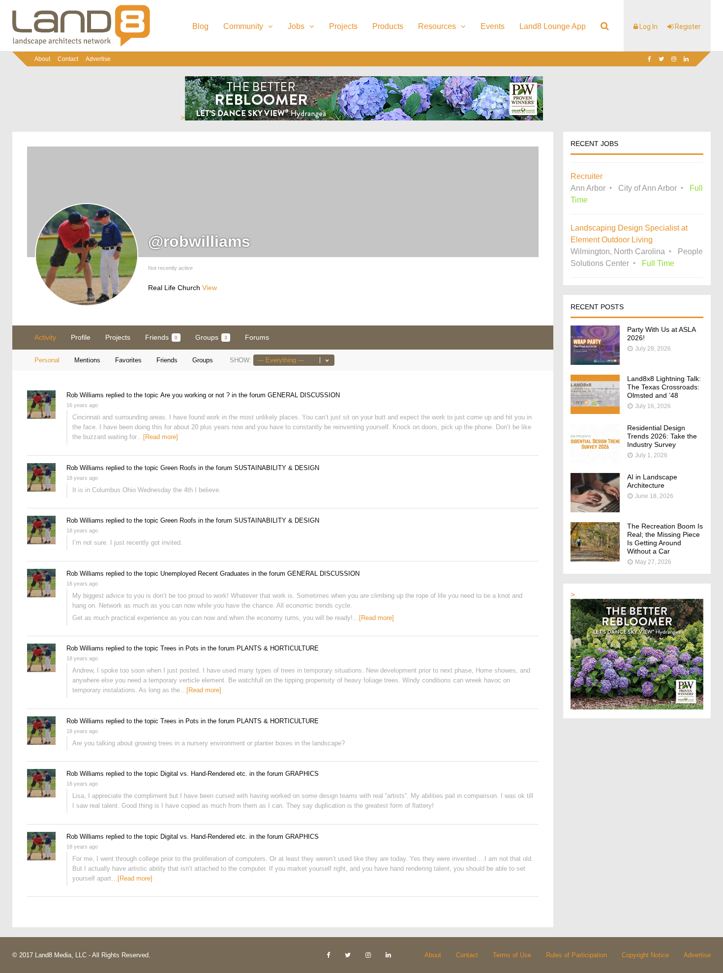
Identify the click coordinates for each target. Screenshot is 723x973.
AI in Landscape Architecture (652, 481)
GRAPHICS (302, 773)
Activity (45, 337)
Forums (257, 337)
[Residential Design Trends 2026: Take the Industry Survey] (595, 460)
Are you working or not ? (195, 395)
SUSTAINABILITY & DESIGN (276, 468)
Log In (648, 26)
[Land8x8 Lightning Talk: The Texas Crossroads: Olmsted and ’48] (595, 411)
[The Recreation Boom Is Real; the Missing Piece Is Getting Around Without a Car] (595, 559)
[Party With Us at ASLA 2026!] (595, 362)
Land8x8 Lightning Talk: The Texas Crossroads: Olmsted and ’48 (664, 387)
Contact (68, 59)
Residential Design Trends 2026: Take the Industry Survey (662, 436)
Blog (200, 26)
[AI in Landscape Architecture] (595, 509)
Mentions (87, 360)
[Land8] (81, 44)
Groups (211, 337)
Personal (47, 360)
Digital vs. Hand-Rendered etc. (203, 773)
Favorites (128, 360)
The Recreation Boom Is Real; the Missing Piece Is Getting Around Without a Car (665, 538)
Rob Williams (85, 395)
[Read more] (160, 437)
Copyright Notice (645, 955)
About (42, 59)
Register (687, 26)
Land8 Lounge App (552, 26)
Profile (80, 337)
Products (387, 26)
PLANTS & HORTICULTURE (278, 648)
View (209, 288)
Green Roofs (178, 468)
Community (243, 26)
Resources (437, 26)
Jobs (296, 26)
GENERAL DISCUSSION (304, 395)
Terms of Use (512, 955)
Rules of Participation (576, 955)
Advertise (98, 59)
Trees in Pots (179, 648)
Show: (240, 360)
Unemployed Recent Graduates (204, 573)
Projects (343, 26)
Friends (161, 337)
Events (493, 26)
